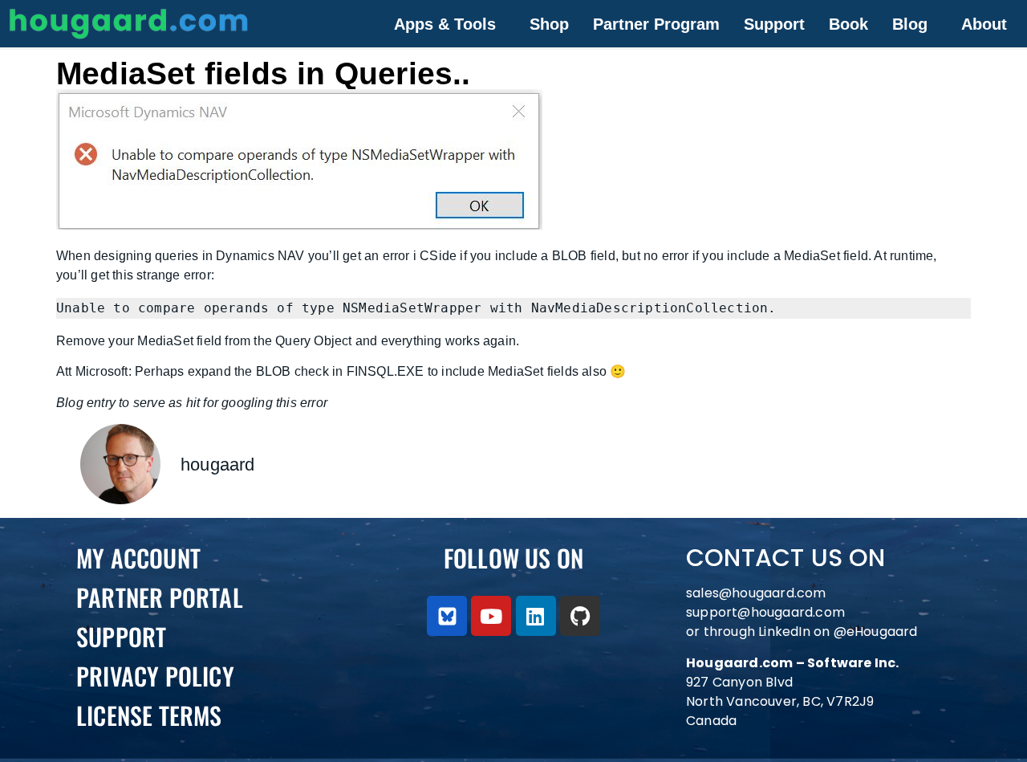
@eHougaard (876, 631)
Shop (549, 24)
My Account (138, 558)
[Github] (580, 616)
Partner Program (656, 24)
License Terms (149, 715)
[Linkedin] (536, 616)
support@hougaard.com (765, 612)
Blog (910, 24)
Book (848, 24)
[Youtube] (491, 616)
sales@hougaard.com (758, 593)
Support (774, 24)
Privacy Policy (155, 676)
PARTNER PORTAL (159, 597)
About (984, 24)
